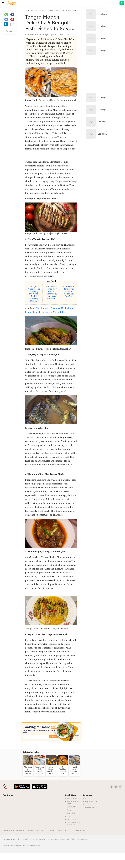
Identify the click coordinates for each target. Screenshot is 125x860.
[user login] (122, 3)
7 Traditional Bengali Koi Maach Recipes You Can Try (68, 291)
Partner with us (90, 808)
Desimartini (64, 839)
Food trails (71, 819)
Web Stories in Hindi (73, 802)
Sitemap (60, 830)
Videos (69, 816)
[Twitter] (116, 787)
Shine (73, 839)
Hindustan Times (25, 839)
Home (27, 10)
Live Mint (53, 839)
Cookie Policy (30, 830)
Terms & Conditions (46, 830)
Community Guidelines (76, 830)
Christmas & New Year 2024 (74, 823)
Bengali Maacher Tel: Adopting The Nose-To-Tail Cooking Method (34, 293)
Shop (69, 810)
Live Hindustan (41, 839)
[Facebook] (111, 787)
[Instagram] (120, 787)
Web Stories (72, 798)
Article (33, 10)
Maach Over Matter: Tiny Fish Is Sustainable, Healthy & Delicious (51, 292)
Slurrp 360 (71, 813)
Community (71, 807)
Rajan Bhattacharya (38, 34)
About (87, 798)
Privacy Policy (16, 830)
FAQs (86, 804)
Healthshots (83, 839)
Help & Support (90, 801)
